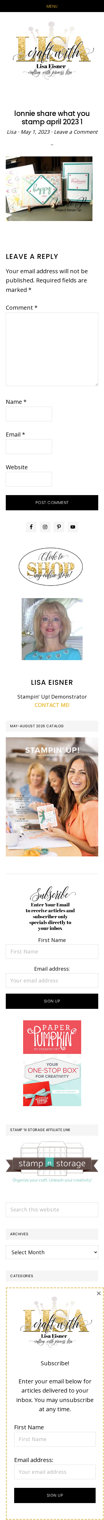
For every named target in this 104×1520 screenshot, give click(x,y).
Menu (52, 6)
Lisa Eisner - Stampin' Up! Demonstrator (52, 51)
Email (15, 434)
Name (16, 402)
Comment (22, 307)
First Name (52, 940)
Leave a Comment (75, 131)
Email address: (52, 968)
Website (17, 467)
